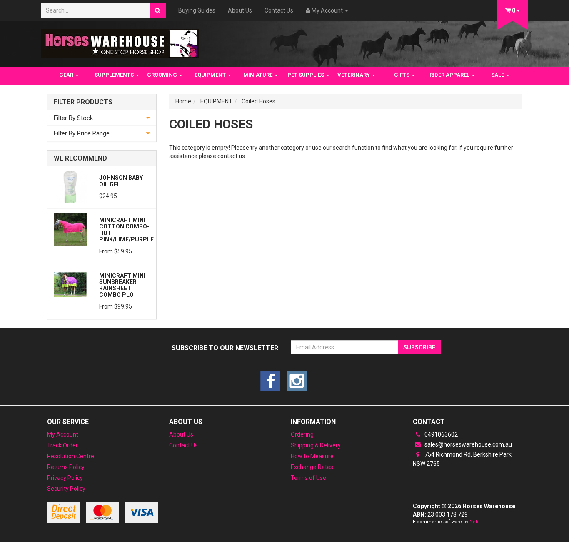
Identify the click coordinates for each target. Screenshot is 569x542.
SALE (498, 75)
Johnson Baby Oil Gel (121, 180)
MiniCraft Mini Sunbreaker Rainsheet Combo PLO (122, 285)
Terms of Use (308, 477)
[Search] (158, 10)
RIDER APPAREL (450, 75)
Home (183, 101)
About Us (240, 10)
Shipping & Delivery (316, 445)
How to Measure (312, 456)
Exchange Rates (312, 467)
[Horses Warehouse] (120, 41)
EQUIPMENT (211, 75)
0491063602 (440, 434)
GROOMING (162, 75)
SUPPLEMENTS (115, 75)
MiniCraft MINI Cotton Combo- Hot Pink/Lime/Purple (126, 230)
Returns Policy (66, 467)
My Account (62, 434)
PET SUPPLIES (306, 75)
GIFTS (402, 75)
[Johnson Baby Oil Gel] (70, 186)
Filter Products (83, 102)
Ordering (302, 434)
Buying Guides (196, 10)
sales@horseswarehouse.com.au (467, 444)
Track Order (62, 445)
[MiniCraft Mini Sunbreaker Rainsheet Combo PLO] (70, 284)
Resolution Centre (70, 456)
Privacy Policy (65, 477)
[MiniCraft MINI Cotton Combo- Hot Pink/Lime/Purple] (70, 229)
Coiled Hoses (258, 101)
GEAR (67, 75)
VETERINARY (354, 75)
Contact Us (279, 10)
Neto (474, 521)
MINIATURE (258, 75)
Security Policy (66, 488)
